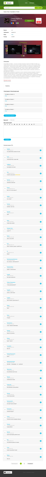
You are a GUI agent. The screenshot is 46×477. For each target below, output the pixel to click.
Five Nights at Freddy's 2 (9, 109)
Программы (31, 2)
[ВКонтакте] (11, 23)
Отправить (7, 139)
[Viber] (16, 23)
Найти (38, 7)
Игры (26, 2)
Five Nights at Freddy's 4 (9, 99)
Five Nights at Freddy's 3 (9, 104)
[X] (14, 23)
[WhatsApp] (18, 23)
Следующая (30, 463)
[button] (22, 55)
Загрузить (29, 20)
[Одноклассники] (13, 23)
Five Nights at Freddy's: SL (10, 94)
